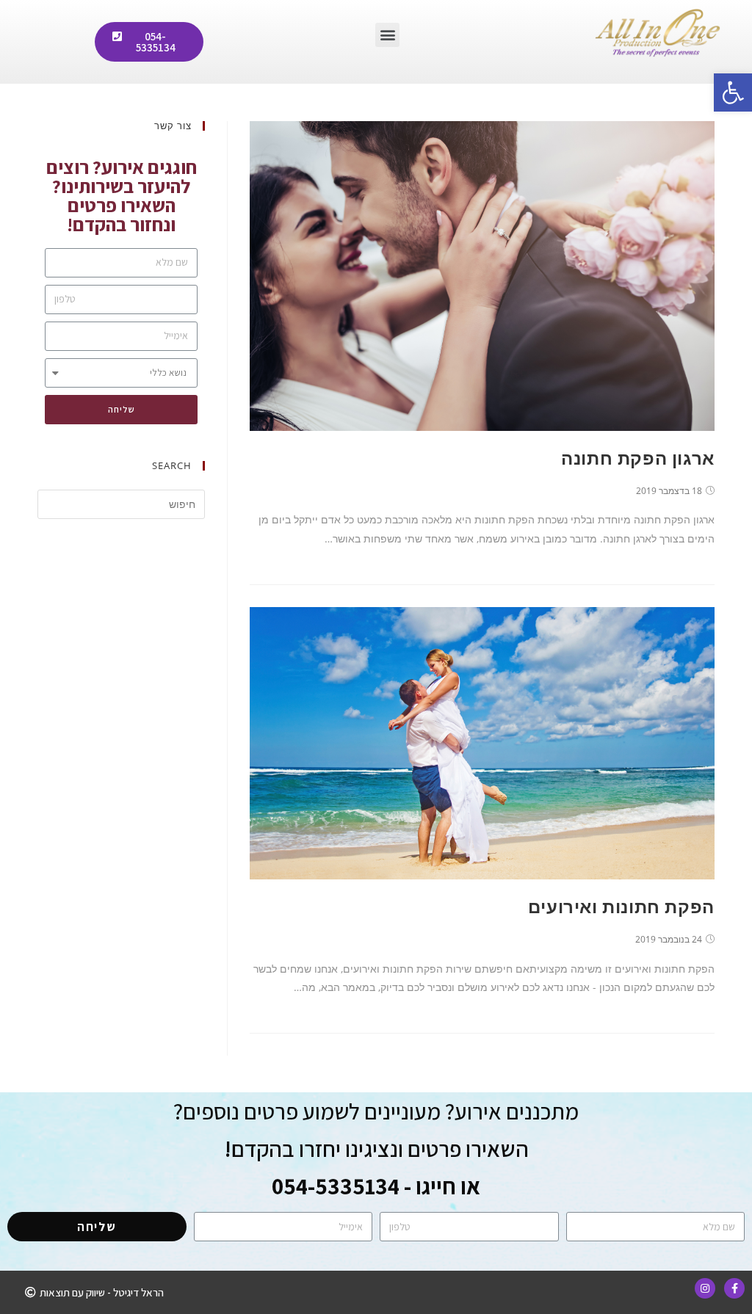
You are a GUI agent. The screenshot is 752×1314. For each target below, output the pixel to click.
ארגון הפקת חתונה (638, 458)
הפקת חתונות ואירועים (621, 906)
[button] (387, 35)
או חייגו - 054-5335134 (376, 1186)
